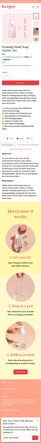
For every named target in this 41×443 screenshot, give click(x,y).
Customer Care (9, 389)
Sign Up (5, 396)
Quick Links (7, 382)
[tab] (7, 145)
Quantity (4, 72)
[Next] (36, 42)
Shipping (13, 65)
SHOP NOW (20, 372)
